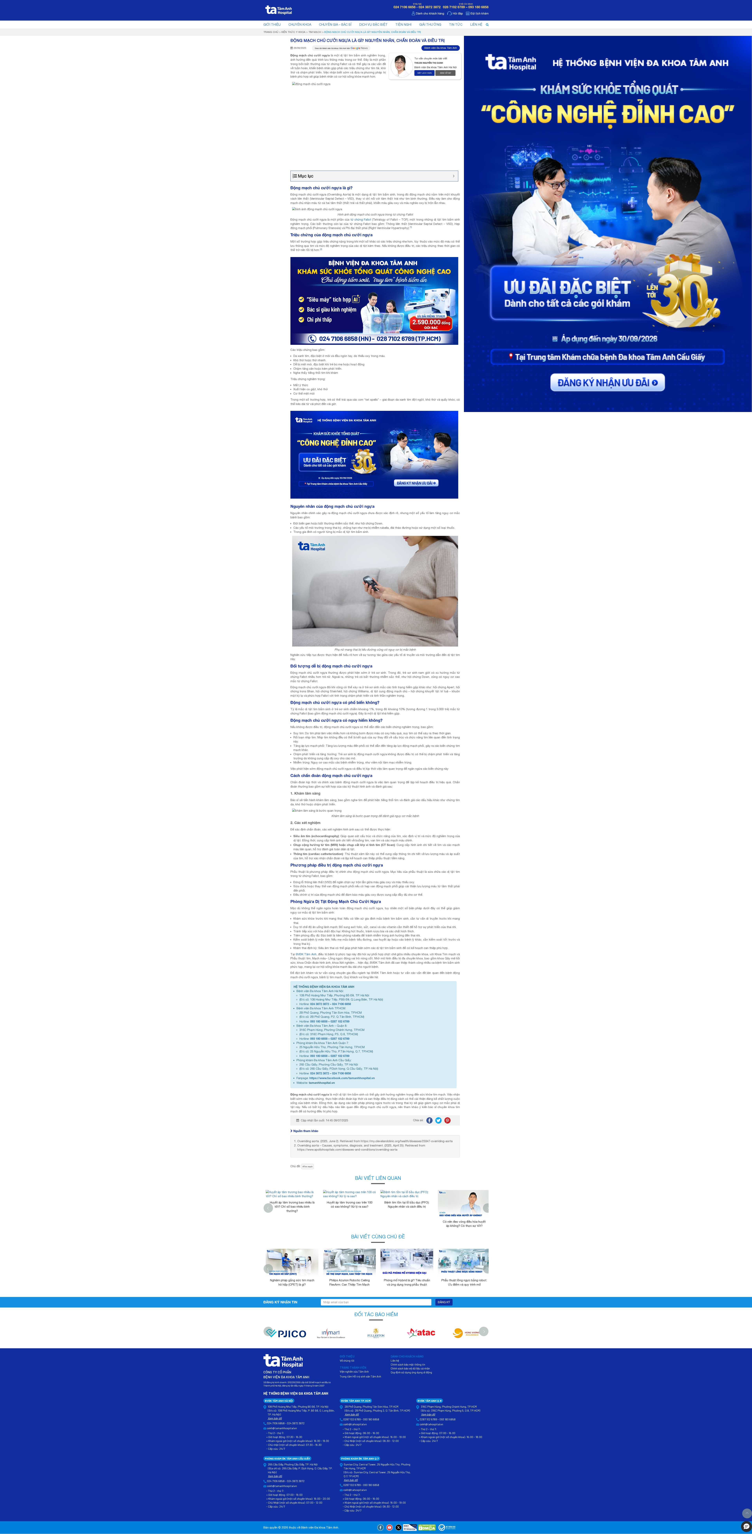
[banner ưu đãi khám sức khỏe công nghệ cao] (374, 454)
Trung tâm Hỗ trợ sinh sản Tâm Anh (360, 1376)
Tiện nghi (403, 24)
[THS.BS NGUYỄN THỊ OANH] (402, 66)
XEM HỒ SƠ (445, 73)
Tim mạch (314, 32)
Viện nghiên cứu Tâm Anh (354, 1371)
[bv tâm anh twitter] (398, 1527)
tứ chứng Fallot (360, 219)
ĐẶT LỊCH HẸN (425, 73)
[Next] (488, 1208)
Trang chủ (270, 32)
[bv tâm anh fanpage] (380, 1527)
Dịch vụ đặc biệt (373, 24)
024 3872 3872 (319, 1004)
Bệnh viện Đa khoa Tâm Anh (440, 47)
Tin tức (455, 24)
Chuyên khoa (299, 24)
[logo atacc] (421, 1335)
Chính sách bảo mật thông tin (408, 1364)
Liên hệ (476, 24)
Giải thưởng (430, 24)
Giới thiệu (272, 24)
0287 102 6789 (340, 1021)
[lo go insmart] (331, 1335)
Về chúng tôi (347, 1360)
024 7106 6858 (341, 1004)
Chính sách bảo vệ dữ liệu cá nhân (410, 1368)
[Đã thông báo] (447, 1527)
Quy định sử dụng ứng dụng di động (411, 1372)
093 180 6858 (318, 1021)
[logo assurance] (466, 1335)
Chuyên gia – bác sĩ (335, 24)
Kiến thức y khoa (293, 32)
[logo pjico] (286, 1335)
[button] (746, 1526)
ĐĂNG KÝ (444, 1302)
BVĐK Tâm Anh (306, 954)
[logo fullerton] (376, 1335)
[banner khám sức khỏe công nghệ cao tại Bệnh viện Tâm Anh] (374, 300)
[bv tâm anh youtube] (389, 1527)
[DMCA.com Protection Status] (427, 1527)
